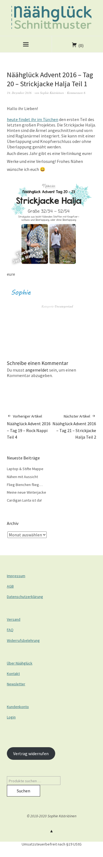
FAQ (10, 629)
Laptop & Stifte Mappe (25, 468)
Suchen (23, 790)
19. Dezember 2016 (19, 93)
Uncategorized (64, 306)
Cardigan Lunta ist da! (24, 500)
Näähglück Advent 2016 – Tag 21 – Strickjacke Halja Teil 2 (74, 427)
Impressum (16, 575)
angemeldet (36, 370)
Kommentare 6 (76, 93)
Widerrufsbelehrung (23, 640)
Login (11, 717)
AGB (10, 586)
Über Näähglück (19, 663)
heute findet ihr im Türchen (32, 119)
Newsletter (16, 683)
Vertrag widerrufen (31, 753)
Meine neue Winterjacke (26, 492)
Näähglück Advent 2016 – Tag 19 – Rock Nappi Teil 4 (29, 427)
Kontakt (13, 673)
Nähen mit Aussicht (22, 476)
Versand (13, 619)
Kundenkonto (18, 706)
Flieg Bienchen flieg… (25, 484)
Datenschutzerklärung (25, 596)
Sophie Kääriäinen (52, 93)
